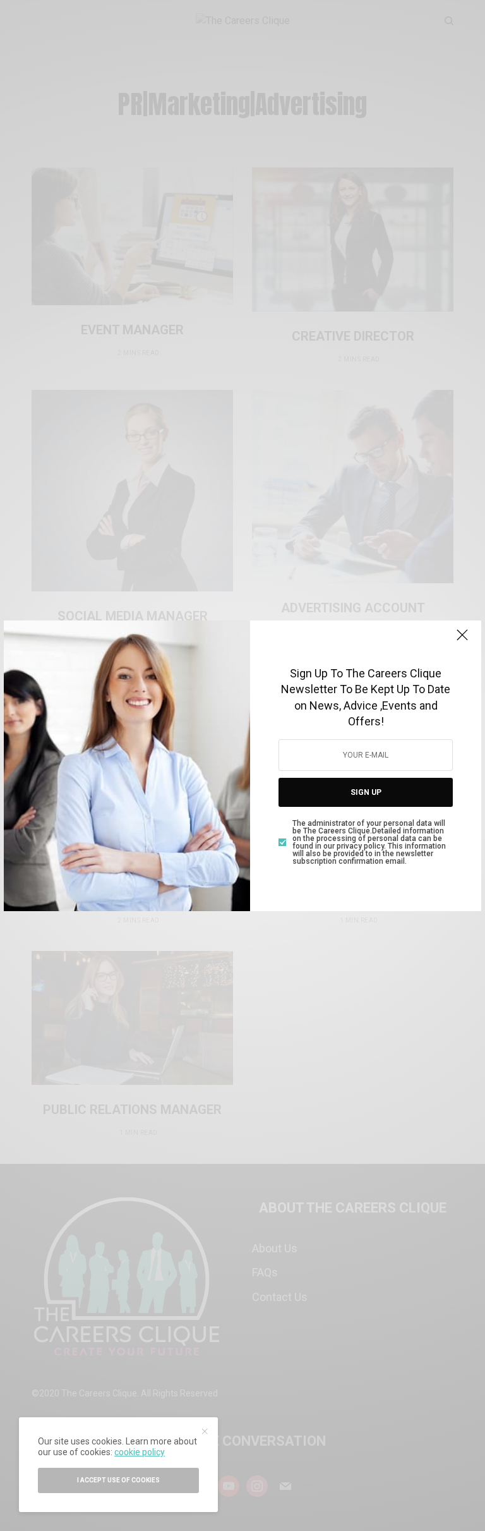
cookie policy (139, 1452)
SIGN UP (365, 792)
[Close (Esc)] (462, 641)
